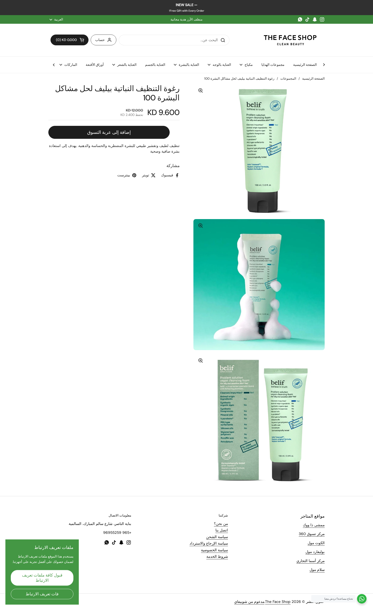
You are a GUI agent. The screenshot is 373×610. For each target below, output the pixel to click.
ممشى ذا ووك (314, 525)
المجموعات (288, 78)
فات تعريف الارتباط (42, 594)
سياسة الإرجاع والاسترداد (209, 543)
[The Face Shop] (290, 40)
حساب (100, 40)
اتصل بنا (221, 530)
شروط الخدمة (217, 556)
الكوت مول (316, 542)
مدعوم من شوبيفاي (249, 601)
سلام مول (317, 569)
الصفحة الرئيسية (313, 78)
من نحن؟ (221, 523)
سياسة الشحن (217, 536)
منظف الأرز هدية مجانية (186, 19)
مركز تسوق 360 (312, 533)
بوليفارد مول (315, 551)
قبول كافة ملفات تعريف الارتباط (42, 577)
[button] (70, 40)
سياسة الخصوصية (214, 550)
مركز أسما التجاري (310, 560)
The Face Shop (278, 601)
